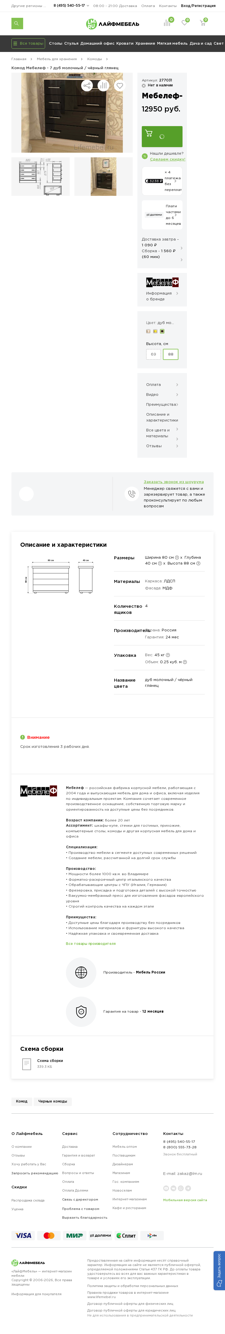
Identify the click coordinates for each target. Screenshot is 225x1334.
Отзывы (18, 1155)
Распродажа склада (28, 1200)
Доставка (128, 6)
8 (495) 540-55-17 (69, 5)
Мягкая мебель (172, 43)
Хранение (145, 43)
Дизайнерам (122, 1164)
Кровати (125, 43)
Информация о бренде (159, 296)
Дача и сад (201, 43)
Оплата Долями (75, 1190)
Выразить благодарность (85, 1217)
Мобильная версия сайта (185, 1200)
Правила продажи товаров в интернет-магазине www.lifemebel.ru (128, 1295)
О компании (21, 1146)
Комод (22, 1101)
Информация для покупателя (36, 1294)
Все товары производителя (90, 943)
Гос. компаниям (125, 1181)
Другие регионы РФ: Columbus (30, 6)
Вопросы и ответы (78, 1173)
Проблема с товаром (80, 1209)
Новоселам (122, 1190)
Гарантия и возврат (78, 1155)
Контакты (168, 6)
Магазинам (121, 1173)
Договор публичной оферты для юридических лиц (140, 1313)
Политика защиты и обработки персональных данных (132, 1286)
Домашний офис (97, 43)
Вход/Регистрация (198, 6)
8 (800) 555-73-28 (180, 1147)
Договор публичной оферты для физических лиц (130, 1303)
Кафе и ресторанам (129, 1208)
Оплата (148, 6)
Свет (219, 43)
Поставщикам (123, 1155)
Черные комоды (52, 1101)
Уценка (17, 1209)
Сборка (68, 1164)
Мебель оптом (124, 1146)
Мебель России (150, 972)
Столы (55, 43)
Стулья (71, 43)
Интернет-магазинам (129, 1199)
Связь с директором (80, 1199)
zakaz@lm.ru (189, 1173)
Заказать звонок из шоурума (174, 482)
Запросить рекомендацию (34, 1173)
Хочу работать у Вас (28, 1164)
